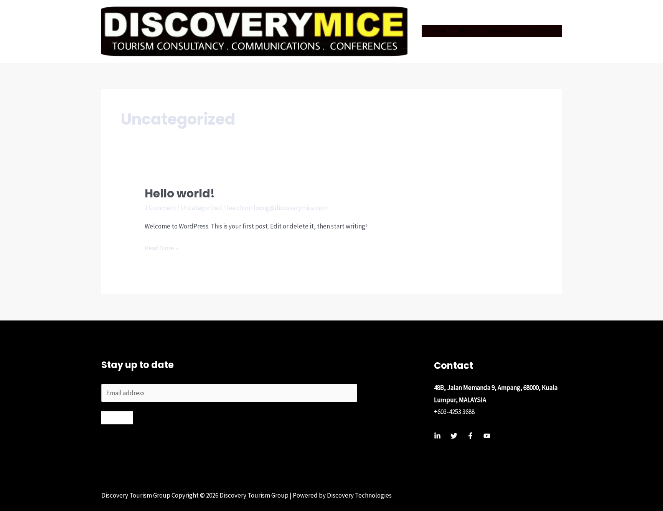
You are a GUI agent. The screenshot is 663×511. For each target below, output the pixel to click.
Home (436, 31)
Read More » (161, 249)
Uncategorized (201, 208)
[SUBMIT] (117, 417)
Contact (544, 31)
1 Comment (160, 208)
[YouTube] (486, 435)
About (466, 31)
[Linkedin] (437, 435)
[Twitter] (453, 435)
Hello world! (180, 193)
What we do (504, 31)
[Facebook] (470, 435)
